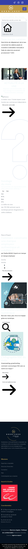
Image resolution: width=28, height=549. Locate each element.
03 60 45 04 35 (7, 520)
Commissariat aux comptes (9, 476)
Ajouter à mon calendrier (10, 57)
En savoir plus (20, 547)
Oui (3, 191)
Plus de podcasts (7, 271)
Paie (2, 473)
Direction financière (7, 466)
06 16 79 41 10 (6, 522)
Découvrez (5, 372)
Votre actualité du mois (9, 382)
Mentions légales (15, 530)
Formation (4, 470)
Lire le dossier (6, 322)
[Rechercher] (26, 20)
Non (7, 191)
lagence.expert (16, 535)
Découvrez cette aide (8, 105)
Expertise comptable (7, 463)
